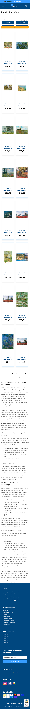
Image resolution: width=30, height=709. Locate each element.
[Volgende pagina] (19, 377)
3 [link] (16, 373)
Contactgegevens (8, 612)
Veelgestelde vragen (8, 620)
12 (15, 377)
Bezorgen (5, 614)
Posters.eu (6, 642)
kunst (2, 418)
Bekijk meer (15, 27)
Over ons (5, 610)
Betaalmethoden (7, 618)
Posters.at (6, 638)
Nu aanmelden (15, 661)
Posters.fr (5, 640)
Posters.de (6, 636)
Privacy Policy (7, 624)
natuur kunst (22, 492)
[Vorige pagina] (4, 374)
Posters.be (6, 634)
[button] (3, 6)
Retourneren (6, 616)
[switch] (26, 706)
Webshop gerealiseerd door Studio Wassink (15, 706)
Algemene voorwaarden (9, 622)
